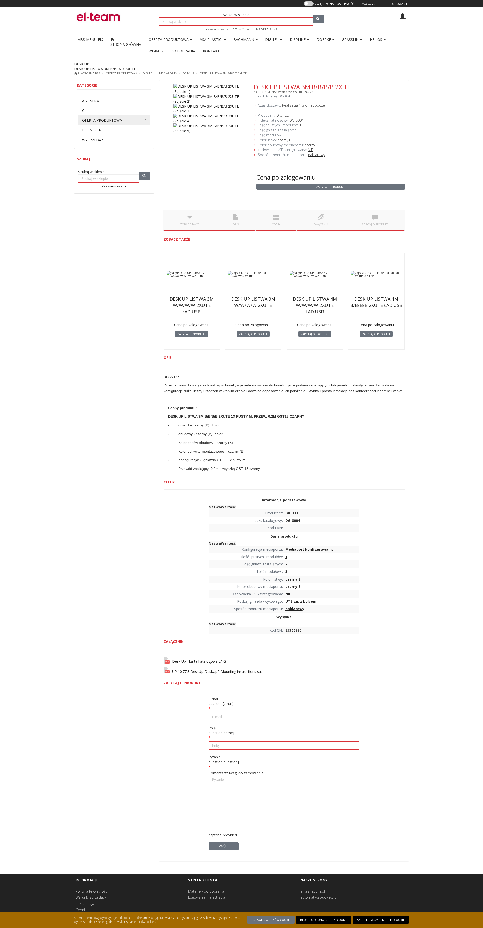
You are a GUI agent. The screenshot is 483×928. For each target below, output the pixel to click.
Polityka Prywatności (92, 891)
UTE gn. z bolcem (300, 601)
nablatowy (316, 154)
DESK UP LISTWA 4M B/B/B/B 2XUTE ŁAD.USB (376, 302)
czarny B (284, 140)
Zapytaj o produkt (330, 187)
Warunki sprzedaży (91, 897)
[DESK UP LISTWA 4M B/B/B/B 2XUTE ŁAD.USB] (376, 274)
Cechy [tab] (276, 224)
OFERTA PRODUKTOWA (169, 39)
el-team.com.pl (312, 891)
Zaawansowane (217, 29)
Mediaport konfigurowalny (309, 549)
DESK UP (188, 73)
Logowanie (399, 4)
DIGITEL (148, 73)
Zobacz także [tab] (189, 224)
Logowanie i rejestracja (206, 897)
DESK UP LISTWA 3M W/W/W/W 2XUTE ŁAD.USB (192, 305)
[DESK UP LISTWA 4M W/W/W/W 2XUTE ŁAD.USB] (315, 274)
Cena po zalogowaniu (286, 177)
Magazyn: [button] (370, 4)
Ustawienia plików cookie (270, 920)
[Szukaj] (318, 19)
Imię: (221, 730)
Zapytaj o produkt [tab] (375, 224)
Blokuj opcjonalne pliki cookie (323, 920)
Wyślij (223, 846)
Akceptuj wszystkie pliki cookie (381, 920)
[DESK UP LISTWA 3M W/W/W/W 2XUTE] (253, 274)
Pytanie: (224, 759)
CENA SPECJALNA (265, 29)
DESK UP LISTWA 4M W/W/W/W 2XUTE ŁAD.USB (315, 305)
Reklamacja (85, 903)
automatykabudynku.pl (318, 897)
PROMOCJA (240, 29)
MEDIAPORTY (168, 73)
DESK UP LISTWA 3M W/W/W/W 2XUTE (253, 302)
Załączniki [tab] (321, 224)
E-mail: (221, 701)
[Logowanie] (402, 16)
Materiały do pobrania (206, 891)
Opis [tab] (236, 224)
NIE (310, 149)
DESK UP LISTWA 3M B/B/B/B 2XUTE (223, 73)
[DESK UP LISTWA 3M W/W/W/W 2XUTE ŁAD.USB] (192, 274)
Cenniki (81, 909)
